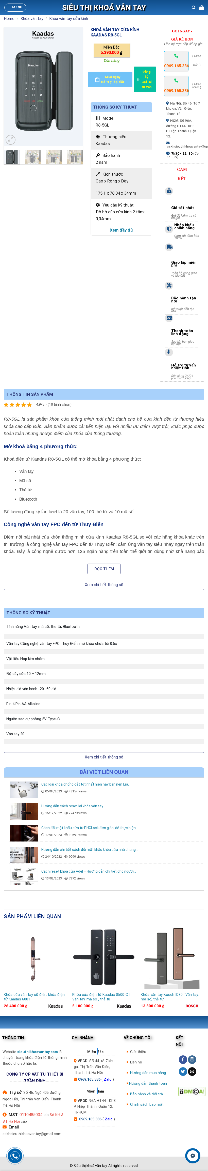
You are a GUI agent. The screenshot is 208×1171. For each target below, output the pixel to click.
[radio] (112, 50)
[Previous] (11, 86)
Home (9, 18)
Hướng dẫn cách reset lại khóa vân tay (72, 806)
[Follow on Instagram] (192, 1059)
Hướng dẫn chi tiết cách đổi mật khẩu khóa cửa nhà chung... (89, 850)
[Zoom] (10, 140)
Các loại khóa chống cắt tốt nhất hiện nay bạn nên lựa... (85, 784)
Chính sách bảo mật (147, 1104)
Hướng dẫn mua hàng (148, 1073)
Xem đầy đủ (121, 230)
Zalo (108, 1079)
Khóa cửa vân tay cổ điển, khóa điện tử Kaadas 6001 (34, 997)
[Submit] (197, 22)
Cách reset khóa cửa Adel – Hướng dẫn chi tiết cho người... (88, 871)
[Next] (74, 86)
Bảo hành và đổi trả (146, 1094)
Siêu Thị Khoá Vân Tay (104, 7)
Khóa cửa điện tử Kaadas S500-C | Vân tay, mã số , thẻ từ (101, 997)
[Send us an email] (192, 1071)
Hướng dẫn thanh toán (148, 1083)
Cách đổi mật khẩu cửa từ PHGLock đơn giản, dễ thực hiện (88, 828)
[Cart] (201, 7)
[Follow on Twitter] (183, 1071)
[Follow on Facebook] (183, 1059)
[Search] (194, 7)
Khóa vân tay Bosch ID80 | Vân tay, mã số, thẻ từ (170, 997)
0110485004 (31, 1114)
